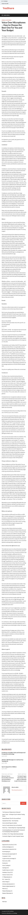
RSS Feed (4, 901)
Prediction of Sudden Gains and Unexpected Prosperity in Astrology (13, 753)
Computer (4, 856)
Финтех (4, 888)
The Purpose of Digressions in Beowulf (11, 812)
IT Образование (6, 877)
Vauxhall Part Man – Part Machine (10, 820)
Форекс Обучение (6, 893)
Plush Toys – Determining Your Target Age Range (13, 827)
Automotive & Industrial (8, 849)
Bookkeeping (5, 851)
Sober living (5, 881)
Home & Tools (5, 874)
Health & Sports (6, 870)
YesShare (8, 8)
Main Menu (6, 15)
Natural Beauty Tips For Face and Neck (11, 818)
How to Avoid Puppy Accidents (9, 823)
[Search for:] (14, 803)
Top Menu (5, 1)
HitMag (15, 913)
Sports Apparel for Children (9, 767)
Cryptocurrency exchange (8, 858)
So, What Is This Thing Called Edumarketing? (12, 834)
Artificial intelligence (7, 847)
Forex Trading (5, 865)
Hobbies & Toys (6, 872)
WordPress (9, 913)
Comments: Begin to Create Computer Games (13, 836)
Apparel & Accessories (6, 20)
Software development (7, 884)
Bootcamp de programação (8, 853)
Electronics (5, 860)
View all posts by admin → (17, 790)
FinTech (4, 863)
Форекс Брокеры (6, 891)
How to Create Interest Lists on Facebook (12, 825)
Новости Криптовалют (8, 886)
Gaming (4, 867)
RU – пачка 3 (5, 879)
